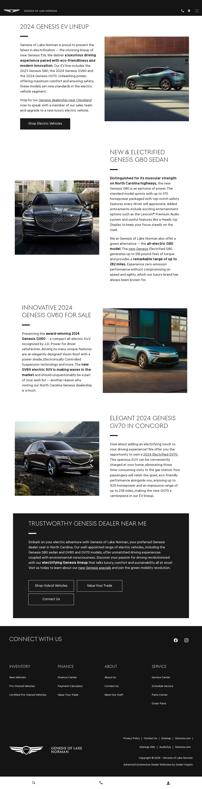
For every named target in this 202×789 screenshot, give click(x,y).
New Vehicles (17, 677)
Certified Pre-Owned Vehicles (27, 694)
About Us (110, 677)
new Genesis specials (94, 568)
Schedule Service (162, 686)
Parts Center (160, 694)
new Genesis (138, 249)
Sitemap (166, 738)
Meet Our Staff (114, 694)
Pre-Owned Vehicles (22, 686)
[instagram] (186, 640)
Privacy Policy (131, 738)
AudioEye (165, 747)
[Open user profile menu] (168, 783)
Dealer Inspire (184, 764)
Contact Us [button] (51, 599)
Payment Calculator (70, 686)
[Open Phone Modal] (183, 11)
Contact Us (112, 686)
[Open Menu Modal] (197, 11)
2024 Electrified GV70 (160, 455)
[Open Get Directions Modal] (189, 11)
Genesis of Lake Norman (178, 758)
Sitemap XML (147, 747)
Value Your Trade (68, 694)
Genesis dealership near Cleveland (65, 100)
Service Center (161, 677)
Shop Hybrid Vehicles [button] (51, 586)
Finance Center (67, 677)
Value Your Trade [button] (99, 586)
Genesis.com (183, 738)
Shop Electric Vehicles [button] (45, 124)
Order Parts (159, 703)
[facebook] (175, 640)
